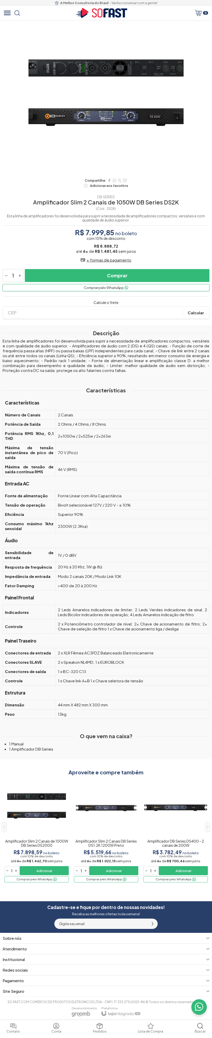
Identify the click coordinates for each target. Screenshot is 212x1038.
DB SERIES (106, 197)
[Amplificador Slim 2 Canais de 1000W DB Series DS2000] (36, 831)
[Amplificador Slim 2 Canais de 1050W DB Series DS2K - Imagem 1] (106, 97)
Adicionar (44, 871)
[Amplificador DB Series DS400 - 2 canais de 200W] (175, 831)
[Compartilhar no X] (120, 180)
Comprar (117, 275)
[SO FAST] (101, 13)
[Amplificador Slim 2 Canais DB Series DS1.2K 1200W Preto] (106, 831)
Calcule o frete (106, 302)
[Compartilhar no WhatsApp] (114, 180)
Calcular (196, 312)
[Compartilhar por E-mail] (125, 180)
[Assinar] (152, 924)
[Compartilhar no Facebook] (109, 180)
